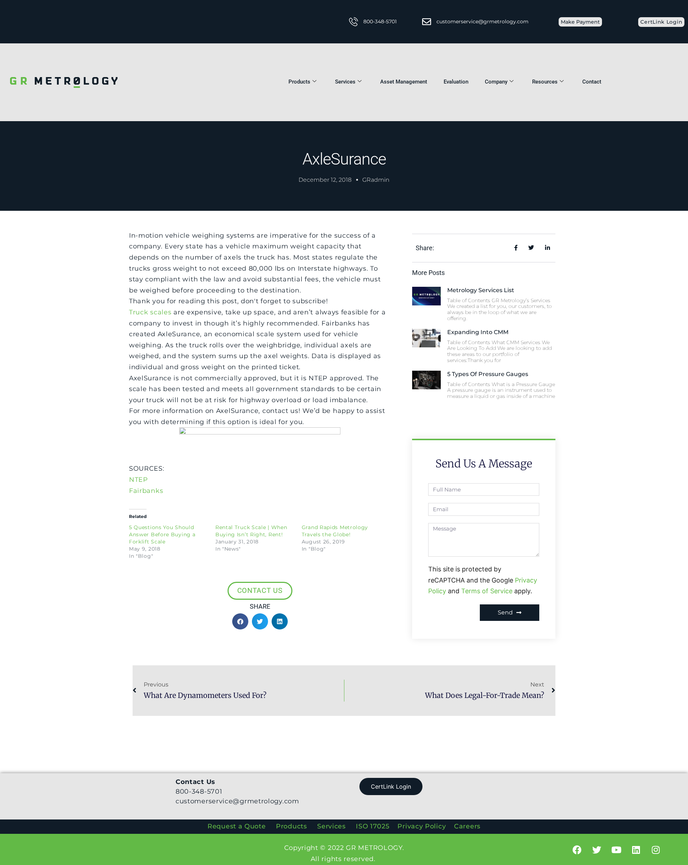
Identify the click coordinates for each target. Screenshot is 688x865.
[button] (240, 621)
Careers (467, 826)
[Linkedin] (636, 850)
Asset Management (403, 82)
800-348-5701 (380, 21)
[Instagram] (656, 850)
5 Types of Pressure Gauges (487, 374)
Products (299, 82)
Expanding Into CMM (477, 332)
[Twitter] (597, 850)
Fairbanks (146, 491)
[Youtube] (616, 850)
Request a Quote (236, 826)
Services (345, 82)
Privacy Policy (422, 826)
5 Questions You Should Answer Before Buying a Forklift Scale (162, 534)
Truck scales (150, 312)
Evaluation (456, 82)
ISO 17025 (372, 826)
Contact (591, 82)
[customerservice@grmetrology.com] (426, 21)
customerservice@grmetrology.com (482, 21)
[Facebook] (577, 850)
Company (496, 82)
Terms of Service (486, 591)
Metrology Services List (480, 290)
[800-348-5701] (353, 21)
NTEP (138, 480)
